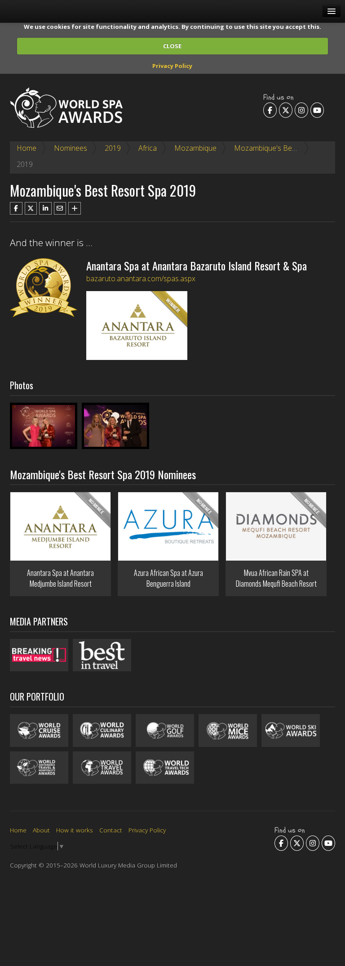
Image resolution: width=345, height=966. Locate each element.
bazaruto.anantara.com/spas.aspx (140, 278)
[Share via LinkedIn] (45, 208)
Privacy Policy (172, 66)
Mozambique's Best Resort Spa (284, 148)
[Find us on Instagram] (301, 109)
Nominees (70, 148)
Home (26, 148)
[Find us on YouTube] (317, 109)
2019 (113, 148)
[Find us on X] (285, 109)
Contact (110, 830)
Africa (147, 148)
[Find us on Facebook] (270, 109)
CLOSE (172, 46)
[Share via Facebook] (16, 208)
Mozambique (195, 148)
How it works (74, 830)
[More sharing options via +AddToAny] (74, 208)
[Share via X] (31, 208)
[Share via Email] (60, 208)
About (41, 830)
